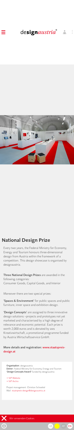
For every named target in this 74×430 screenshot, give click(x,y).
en (69, 426)
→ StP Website (13, 377)
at (63, 426)
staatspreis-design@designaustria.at (28, 390)
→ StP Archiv (12, 381)
